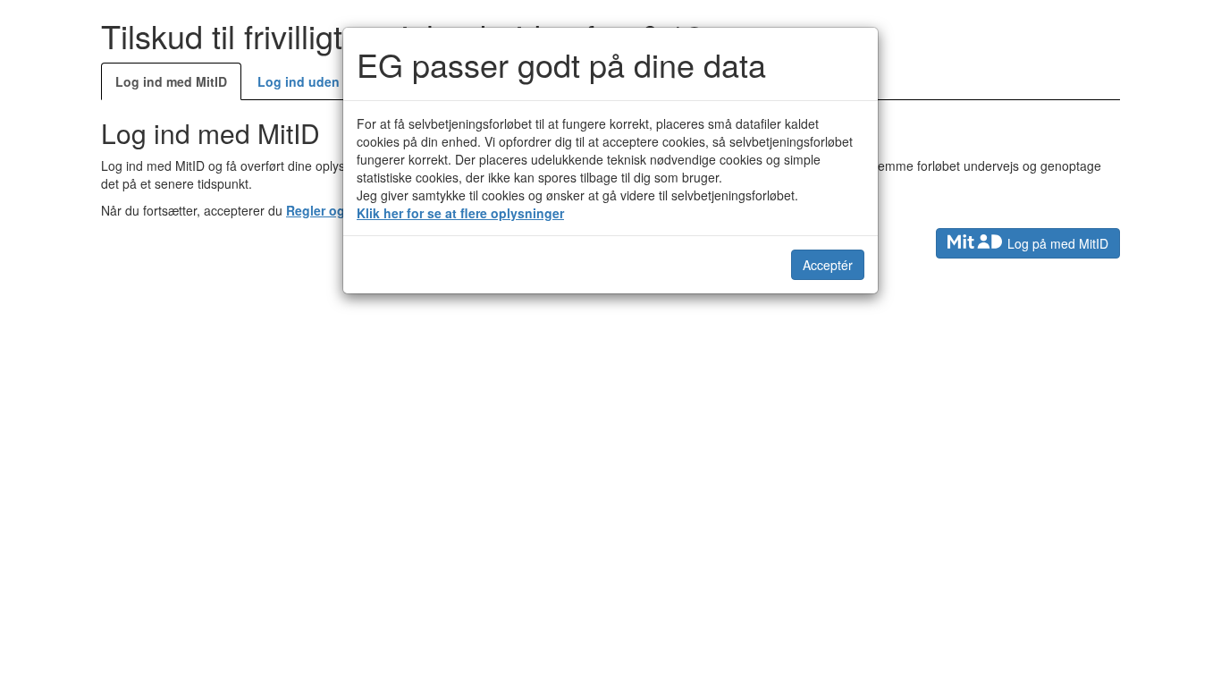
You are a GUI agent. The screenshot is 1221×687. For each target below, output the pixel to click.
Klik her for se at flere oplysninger (460, 213)
